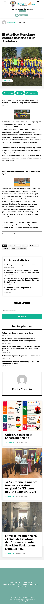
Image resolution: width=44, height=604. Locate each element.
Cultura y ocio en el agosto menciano (19, 264)
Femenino (6, 248)
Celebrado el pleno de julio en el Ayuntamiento (17, 288)
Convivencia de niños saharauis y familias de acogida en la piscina (20, 362)
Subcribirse (22, 317)
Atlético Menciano (15, 246)
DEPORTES (7, 81)
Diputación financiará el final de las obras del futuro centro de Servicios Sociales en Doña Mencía (21, 280)
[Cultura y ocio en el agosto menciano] (22, 416)
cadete (25, 246)
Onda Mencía (11, 22)
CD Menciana (33, 246)
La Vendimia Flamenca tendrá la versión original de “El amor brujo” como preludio (21, 271)
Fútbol (14, 248)
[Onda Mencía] (4, 22)
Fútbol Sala (22, 248)
